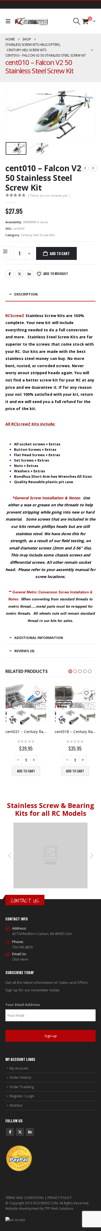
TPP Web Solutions (59, 1208)
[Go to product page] (26, 704)
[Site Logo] (31, 21)
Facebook (9, 274)
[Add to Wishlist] (37, 693)
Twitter (19, 274)
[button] (9, 21)
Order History (20, 1077)
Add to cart (60, 253)
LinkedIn (29, 274)
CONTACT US (25, 900)
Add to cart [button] (26, 771)
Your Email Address (24, 1004)
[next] (93, 168)
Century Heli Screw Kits (38, 235)
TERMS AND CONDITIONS (24, 1197)
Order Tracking (21, 1086)
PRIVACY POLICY (59, 1197)
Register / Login (21, 1096)
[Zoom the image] (50, 825)
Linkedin (30, 1132)
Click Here (20, 959)
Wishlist (15, 1105)
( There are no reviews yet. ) (49, 195)
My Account (18, 1068)
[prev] (85, 168)
